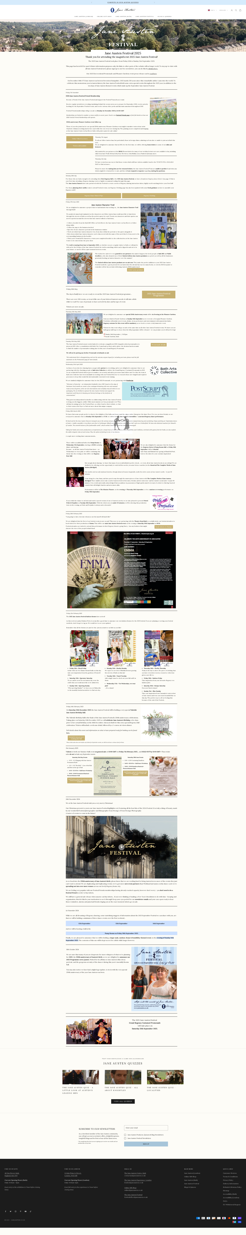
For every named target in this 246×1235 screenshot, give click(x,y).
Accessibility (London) (231, 1198)
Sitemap (226, 1191)
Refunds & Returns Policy (232, 1187)
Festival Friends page (123, 115)
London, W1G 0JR (70, 1176)
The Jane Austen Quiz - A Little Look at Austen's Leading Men (77, 1090)
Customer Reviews (230, 1173)
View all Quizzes (123, 1101)
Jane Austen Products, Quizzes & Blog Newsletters (145, 1135)
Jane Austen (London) (83, 16)
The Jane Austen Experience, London (137, 1180)
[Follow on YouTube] (26, 1211)
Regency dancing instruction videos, (132, 183)
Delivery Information (231, 1184)
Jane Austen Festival (145, 16)
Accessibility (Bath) (230, 1194)
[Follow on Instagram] (16, 1211)
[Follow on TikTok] (31, 1211)
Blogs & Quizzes (165, 16)
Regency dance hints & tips (156, 179)
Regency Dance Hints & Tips (94, 196)
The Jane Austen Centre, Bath (135, 1173)
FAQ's (225, 1201)
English (222, 10)
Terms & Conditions (230, 1177)
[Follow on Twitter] (11, 1211)
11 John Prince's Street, (72, 1173)
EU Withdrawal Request (232, 1205)
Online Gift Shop (104, 16)
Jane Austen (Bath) (124, 16)
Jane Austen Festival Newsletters (139, 1138)
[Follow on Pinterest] (21, 1211)
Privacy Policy (228, 1180)
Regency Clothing (116, 188)
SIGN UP (146, 1144)
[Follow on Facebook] (6, 1211)
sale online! (113, 131)
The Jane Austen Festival (133, 1195)
